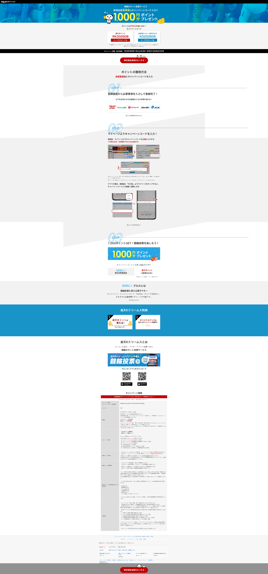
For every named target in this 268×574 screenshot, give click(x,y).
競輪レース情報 (150, 536)
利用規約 (114, 560)
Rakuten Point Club (138, 468)
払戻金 (140, 539)
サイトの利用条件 (107, 560)
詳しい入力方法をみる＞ (134, 224)
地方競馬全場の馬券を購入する (160, 553)
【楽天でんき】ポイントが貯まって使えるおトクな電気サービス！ (121, 550)
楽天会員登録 (132, 459)
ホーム (101, 560)
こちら (143, 46)
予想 (137, 539)
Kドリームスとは (127, 536)
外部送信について (132, 560)
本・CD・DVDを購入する (141, 553)
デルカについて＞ (134, 300)
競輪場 (144, 539)
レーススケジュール (131, 539)
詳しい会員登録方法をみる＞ (134, 115)
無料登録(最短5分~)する (134, 60)
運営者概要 (150, 560)
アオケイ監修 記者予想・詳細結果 (139, 536)
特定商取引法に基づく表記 (122, 560)
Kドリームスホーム (119, 536)
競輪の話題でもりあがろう (105, 553)
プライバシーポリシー (142, 560)
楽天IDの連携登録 (146, 455)
